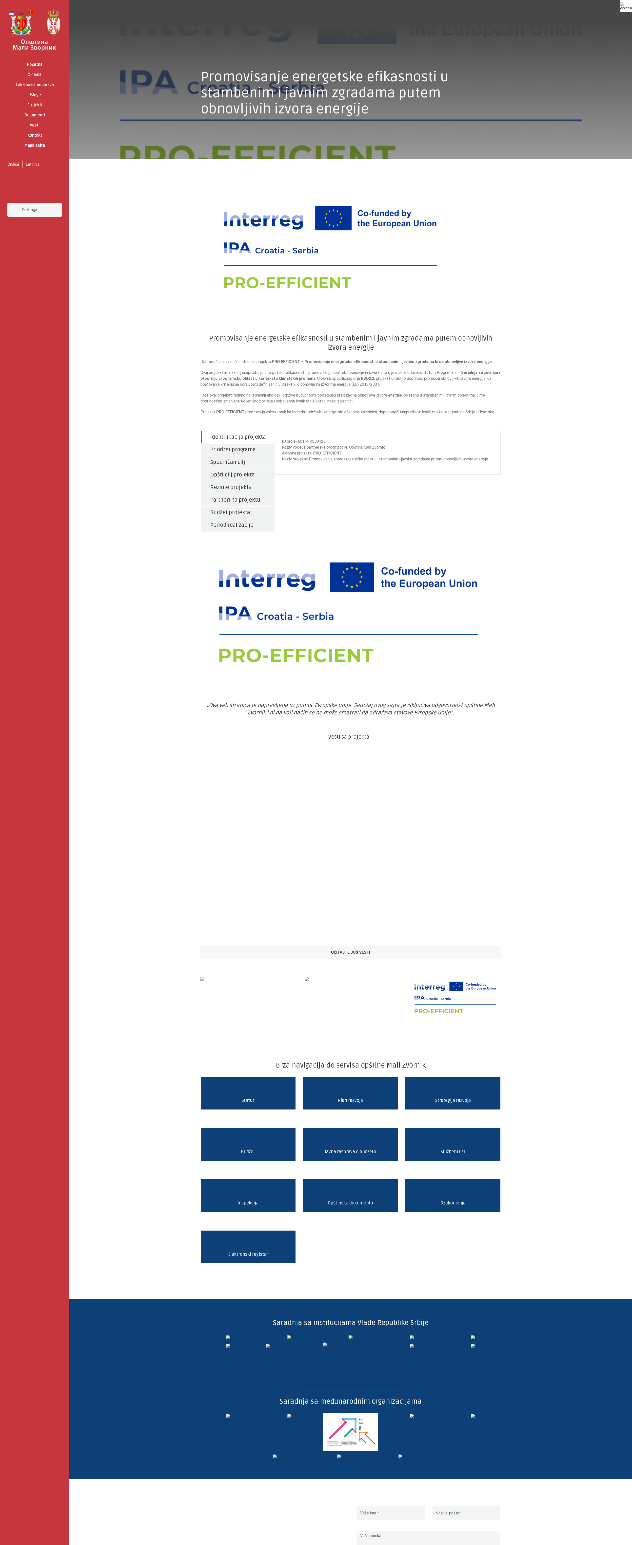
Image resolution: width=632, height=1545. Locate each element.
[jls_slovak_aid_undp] (350, 1415)
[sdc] (412, 1416)
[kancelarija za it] (412, 1337)
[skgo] (351, 1337)
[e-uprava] (289, 1337)
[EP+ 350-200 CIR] (350, 1456)
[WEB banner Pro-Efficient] (455, 977)
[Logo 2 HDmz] (350, 1344)
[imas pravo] (289, 1345)
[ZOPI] (412, 1345)
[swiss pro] (473, 1416)
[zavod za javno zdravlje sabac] (473, 1345)
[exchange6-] (411, 1456)
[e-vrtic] (228, 1345)
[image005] (202, 979)
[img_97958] (473, 1337)
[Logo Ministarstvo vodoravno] (228, 1337)
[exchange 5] (228, 1416)
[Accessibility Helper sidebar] (626, 6)
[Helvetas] (289, 1416)
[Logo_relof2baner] (289, 1456)
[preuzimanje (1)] (307, 979)
